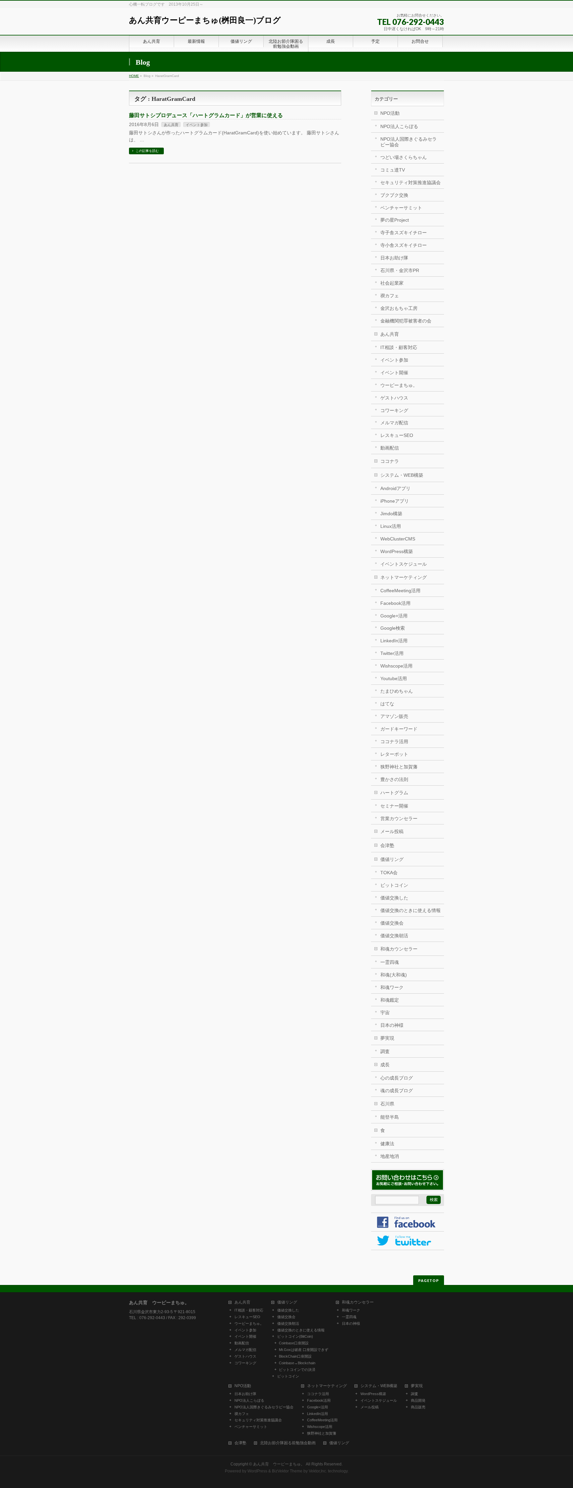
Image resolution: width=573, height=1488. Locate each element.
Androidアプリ (395, 488)
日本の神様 (392, 1025)
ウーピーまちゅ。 (398, 385)
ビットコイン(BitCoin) (295, 1336)
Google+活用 (394, 615)
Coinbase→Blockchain (297, 1363)
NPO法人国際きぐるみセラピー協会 (408, 141)
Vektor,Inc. (318, 1471)
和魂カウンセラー (398, 949)
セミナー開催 (394, 806)
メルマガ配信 (394, 422)
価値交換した (394, 897)
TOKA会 (389, 872)
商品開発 (418, 1400)
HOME (134, 76)
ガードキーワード (398, 729)
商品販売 (418, 1407)
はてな (387, 703)
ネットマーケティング (403, 577)
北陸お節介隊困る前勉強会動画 (288, 1443)
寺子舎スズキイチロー (403, 232)
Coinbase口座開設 (294, 1343)
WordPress (257, 1471)
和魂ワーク (392, 987)
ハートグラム (394, 792)
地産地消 (389, 1156)
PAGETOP (428, 1280)
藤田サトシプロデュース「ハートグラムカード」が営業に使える (206, 115)
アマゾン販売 (394, 716)
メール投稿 (392, 831)
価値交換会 (392, 923)
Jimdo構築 (391, 513)
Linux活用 (390, 526)
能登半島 (389, 1117)
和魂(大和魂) (393, 974)
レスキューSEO (396, 435)
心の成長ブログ (396, 1078)
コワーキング (394, 410)
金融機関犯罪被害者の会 (405, 320)
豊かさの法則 (394, 779)
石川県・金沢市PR (399, 270)
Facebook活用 (395, 603)
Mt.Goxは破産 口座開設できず (303, 1350)
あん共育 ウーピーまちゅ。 (279, 1464)
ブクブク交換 (394, 195)
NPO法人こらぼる (399, 126)
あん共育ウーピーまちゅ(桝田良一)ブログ (205, 20)
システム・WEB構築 (401, 475)
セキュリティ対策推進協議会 (410, 182)
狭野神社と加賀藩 (398, 766)
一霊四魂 (389, 962)
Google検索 (392, 628)
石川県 (387, 1103)
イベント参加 (197, 125)
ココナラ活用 (394, 741)
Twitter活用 (392, 653)
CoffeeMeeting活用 (400, 590)
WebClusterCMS (397, 538)
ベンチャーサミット (401, 207)
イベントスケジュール (403, 564)
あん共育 (171, 125)
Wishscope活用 (396, 666)
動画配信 (389, 448)
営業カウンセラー (398, 818)
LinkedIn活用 (394, 640)
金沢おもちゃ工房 (398, 308)
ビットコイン (394, 885)
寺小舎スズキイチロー (403, 245)
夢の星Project (394, 220)
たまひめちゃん (396, 691)
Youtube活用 (393, 678)
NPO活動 (390, 113)
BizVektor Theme (287, 1471)
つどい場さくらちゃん (403, 157)
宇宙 (385, 1012)
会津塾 (387, 845)
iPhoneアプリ (394, 501)
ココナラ (389, 461)
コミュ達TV (392, 170)
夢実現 (387, 1038)
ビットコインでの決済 (297, 1370)
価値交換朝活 (394, 935)
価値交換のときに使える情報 (410, 910)
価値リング (392, 859)
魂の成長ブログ (396, 1090)
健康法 (387, 1143)
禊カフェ (389, 295)
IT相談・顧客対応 (398, 347)
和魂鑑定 (389, 1000)
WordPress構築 (396, 551)
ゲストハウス (394, 397)
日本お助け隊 (394, 257)
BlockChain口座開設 (295, 1356)
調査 (385, 1051)
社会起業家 (392, 283)
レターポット (394, 754)
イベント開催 (394, 372)
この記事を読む (147, 151)
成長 (385, 1064)
